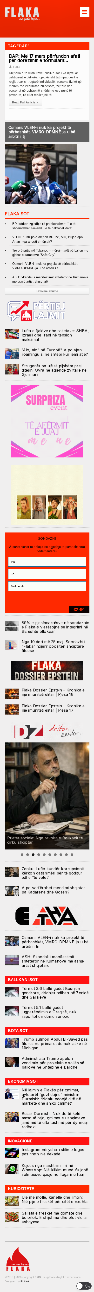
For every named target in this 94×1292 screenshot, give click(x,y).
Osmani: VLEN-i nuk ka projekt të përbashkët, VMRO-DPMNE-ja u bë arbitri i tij (41, 132)
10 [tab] (72, 854)
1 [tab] (22, 854)
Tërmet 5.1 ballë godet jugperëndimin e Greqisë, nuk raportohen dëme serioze (49, 1012)
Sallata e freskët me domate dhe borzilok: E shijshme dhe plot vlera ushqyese (54, 1217)
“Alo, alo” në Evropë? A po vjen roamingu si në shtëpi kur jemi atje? (55, 352)
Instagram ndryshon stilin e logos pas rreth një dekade (53, 1151)
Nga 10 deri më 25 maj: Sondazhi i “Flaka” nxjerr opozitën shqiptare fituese (53, 646)
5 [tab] (44, 854)
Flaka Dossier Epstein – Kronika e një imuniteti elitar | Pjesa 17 (53, 708)
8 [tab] (61, 854)
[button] (84, 1286)
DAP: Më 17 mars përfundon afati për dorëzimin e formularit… (44, 58)
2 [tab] (27, 854)
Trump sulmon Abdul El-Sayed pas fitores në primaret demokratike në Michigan (55, 1043)
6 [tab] (49, 854)
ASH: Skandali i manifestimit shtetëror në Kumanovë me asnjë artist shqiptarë (53, 961)
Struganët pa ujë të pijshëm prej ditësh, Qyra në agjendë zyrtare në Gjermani (54, 370)
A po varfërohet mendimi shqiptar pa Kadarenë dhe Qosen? (53, 889)
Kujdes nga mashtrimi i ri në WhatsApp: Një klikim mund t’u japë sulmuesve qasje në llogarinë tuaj (55, 1170)
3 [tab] (33, 854)
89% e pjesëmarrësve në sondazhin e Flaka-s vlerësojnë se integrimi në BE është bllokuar (55, 627)
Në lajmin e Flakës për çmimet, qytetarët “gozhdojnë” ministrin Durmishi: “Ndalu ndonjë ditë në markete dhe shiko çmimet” (51, 1097)
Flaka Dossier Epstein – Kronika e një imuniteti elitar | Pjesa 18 (53, 692)
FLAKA (24, 1281)
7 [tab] (55, 854)
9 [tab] (66, 854)
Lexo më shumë (47, 291)
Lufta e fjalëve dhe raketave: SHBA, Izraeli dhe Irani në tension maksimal (55, 335)
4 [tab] (38, 854)
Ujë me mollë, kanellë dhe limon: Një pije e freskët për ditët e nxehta (55, 1199)
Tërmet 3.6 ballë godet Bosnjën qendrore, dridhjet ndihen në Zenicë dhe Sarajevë (55, 993)
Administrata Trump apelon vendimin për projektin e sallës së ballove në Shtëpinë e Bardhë (53, 1063)
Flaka (14, 67)
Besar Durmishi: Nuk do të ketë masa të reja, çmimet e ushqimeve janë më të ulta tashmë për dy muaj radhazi (55, 1120)
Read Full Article (25, 102)
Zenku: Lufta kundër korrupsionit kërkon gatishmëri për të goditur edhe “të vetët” (53, 873)
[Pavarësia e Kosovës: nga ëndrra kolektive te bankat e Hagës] (47, 795)
